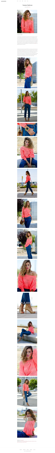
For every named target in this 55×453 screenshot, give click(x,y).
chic (21, 441)
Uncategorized (22, 440)
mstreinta (30, 441)
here (23, 51)
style (19, 442)
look (28, 441)
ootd (32, 441)
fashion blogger (26, 441)
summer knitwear (25, 442)
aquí (35, 43)
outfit (33, 441)
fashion (23, 441)
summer (21, 442)
